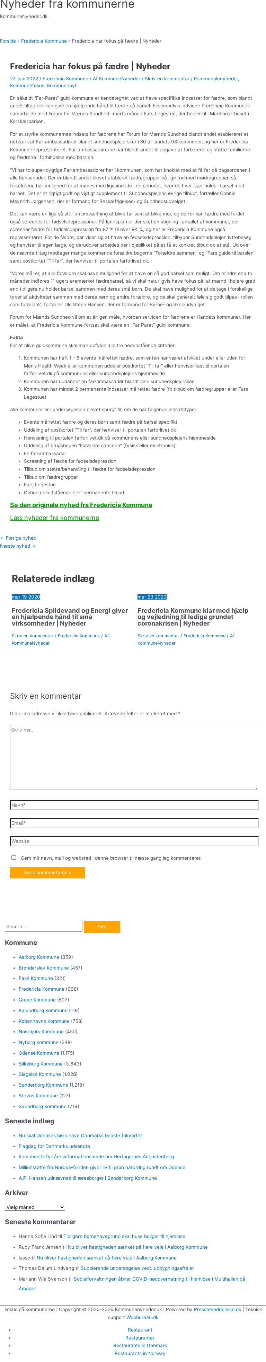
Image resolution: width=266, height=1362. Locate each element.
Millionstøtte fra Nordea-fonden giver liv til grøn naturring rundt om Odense (102, 1167)
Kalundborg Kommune (43, 1010)
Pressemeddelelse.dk (217, 1309)
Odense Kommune (39, 1053)
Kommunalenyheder (216, 78)
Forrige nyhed (18, 538)
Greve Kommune (37, 999)
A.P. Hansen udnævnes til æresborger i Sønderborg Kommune (88, 1178)
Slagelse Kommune (40, 1074)
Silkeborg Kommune (41, 1064)
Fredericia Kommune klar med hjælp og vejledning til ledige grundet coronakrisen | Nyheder (193, 617)
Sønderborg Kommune (43, 1085)
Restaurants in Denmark (140, 1345)
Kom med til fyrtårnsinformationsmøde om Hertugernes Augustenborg (96, 1156)
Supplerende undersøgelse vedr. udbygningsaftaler (137, 1268)
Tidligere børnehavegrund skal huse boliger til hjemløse (124, 1236)
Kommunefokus (27, 85)
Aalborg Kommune (39, 957)
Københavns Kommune (44, 1021)
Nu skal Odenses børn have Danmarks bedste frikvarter (80, 1135)
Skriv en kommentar (167, 78)
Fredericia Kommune (65, 78)
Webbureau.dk (142, 1317)
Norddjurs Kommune (41, 1031)
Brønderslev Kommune (44, 968)
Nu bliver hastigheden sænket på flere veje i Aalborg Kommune (138, 1247)
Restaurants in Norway (140, 1353)
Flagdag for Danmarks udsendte (54, 1146)
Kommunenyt (62, 85)
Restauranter (139, 1338)
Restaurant (140, 1330)
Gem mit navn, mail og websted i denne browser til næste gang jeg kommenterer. (111, 858)
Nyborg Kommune (39, 1042)
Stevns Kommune (38, 1095)
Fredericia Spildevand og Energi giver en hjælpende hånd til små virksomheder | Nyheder (70, 617)
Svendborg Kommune (42, 1106)
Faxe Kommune (36, 978)
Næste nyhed (18, 546)
